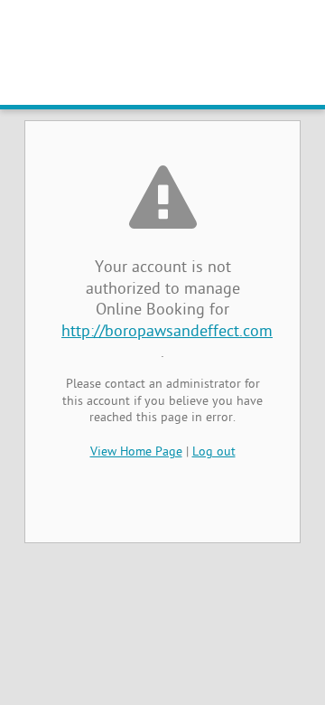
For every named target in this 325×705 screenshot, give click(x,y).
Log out (214, 452)
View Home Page (136, 452)
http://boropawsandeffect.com (167, 332)
